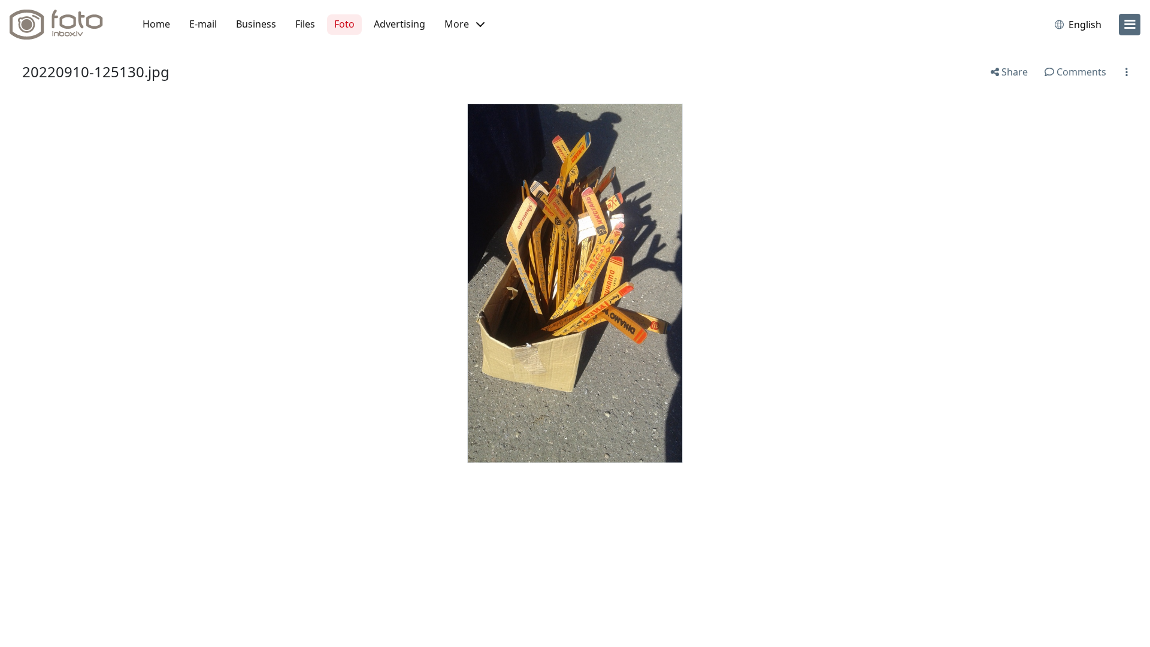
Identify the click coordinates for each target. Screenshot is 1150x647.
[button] (464, 24)
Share (1013, 71)
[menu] (1129, 24)
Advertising (399, 24)
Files (305, 24)
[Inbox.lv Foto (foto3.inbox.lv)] (63, 25)
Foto (344, 24)
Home (156, 24)
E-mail (203, 24)
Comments (1080, 71)
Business (256, 24)
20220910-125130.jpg (96, 71)
